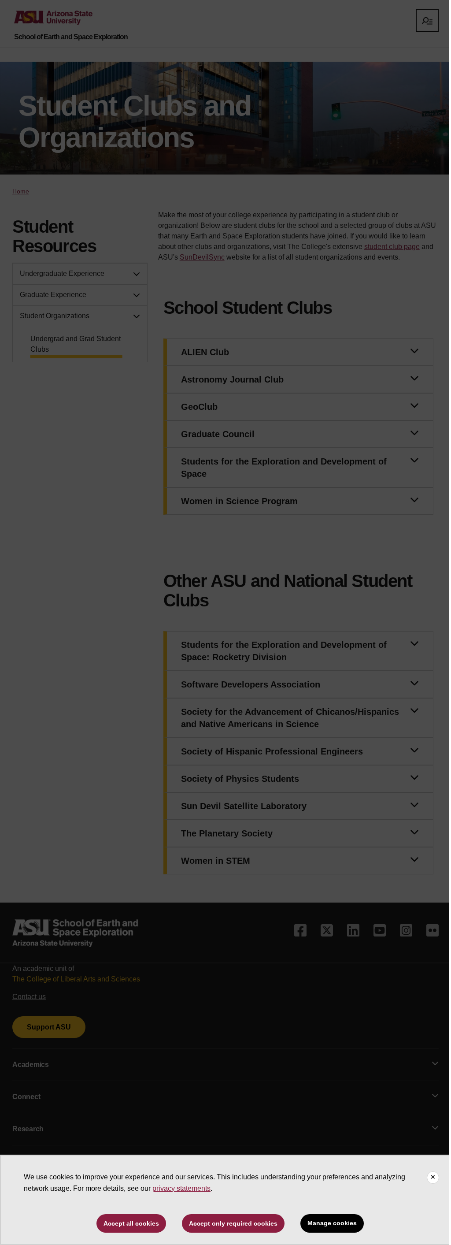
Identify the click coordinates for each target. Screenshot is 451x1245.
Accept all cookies (131, 1223)
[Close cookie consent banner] (433, 1177)
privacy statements (181, 1188)
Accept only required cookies (233, 1223)
